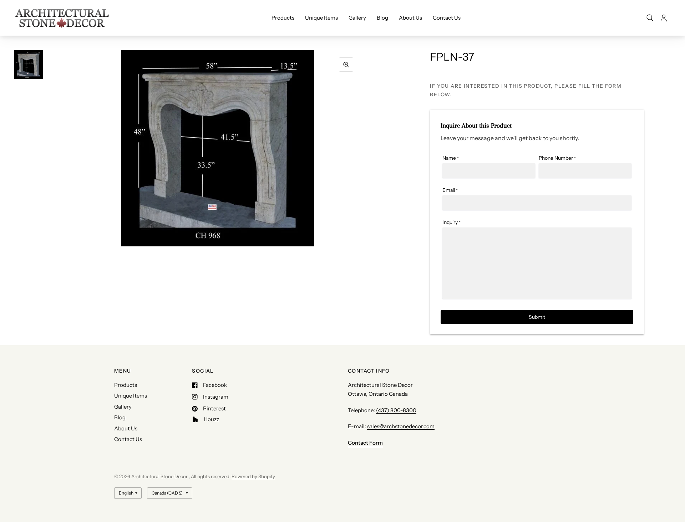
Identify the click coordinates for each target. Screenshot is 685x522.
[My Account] (664, 18)
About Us (410, 17)
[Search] (650, 18)
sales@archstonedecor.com (401, 426)
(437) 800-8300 (396, 410)
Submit (537, 317)
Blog (382, 17)
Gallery (357, 17)
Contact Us (447, 17)
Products (283, 17)
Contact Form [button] (365, 442)
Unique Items (321, 17)
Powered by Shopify (253, 476)
